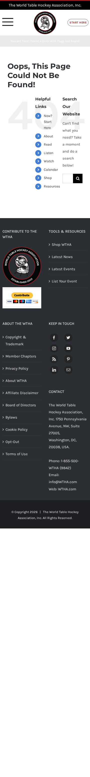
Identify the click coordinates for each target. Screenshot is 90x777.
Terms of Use (17, 454)
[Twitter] (68, 338)
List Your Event (64, 281)
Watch (49, 161)
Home (34, 41)
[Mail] (68, 370)
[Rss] (54, 359)
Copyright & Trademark (16, 340)
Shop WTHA (62, 244)
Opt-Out (12, 441)
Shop (48, 178)
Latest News (62, 257)
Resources (52, 186)
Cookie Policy (17, 429)
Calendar (51, 170)
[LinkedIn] (54, 370)
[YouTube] (68, 348)
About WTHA (16, 380)
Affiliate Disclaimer (22, 393)
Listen (48, 153)
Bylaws (11, 417)
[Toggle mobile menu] (8, 22)
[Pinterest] (68, 359)
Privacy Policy (17, 368)
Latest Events (63, 269)
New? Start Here (48, 122)
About (48, 136)
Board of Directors (21, 405)
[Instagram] (54, 348)
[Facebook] (54, 338)
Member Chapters (21, 356)
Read (48, 144)
